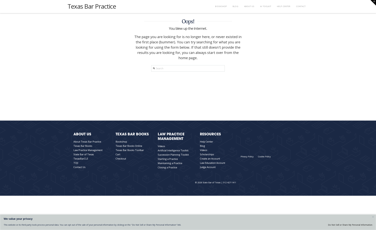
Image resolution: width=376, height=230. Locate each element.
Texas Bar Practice (92, 6)
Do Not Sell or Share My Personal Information (350, 224)
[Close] (373, 217)
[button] (373, 3)
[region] (188, 222)
